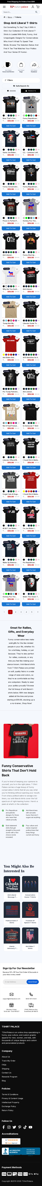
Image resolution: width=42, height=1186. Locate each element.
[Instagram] (9, 1127)
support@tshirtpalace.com (11, 999)
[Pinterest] (20, 1127)
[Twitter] (14, 1127)
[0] (37, 7)
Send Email (32, 982)
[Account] (32, 7)
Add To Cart (11, 126)
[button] (17, 98)
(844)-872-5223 (31, 999)
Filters (10, 80)
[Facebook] (3, 1127)
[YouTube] (30, 1127)
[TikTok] (25, 1127)
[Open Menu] (4, 7)
